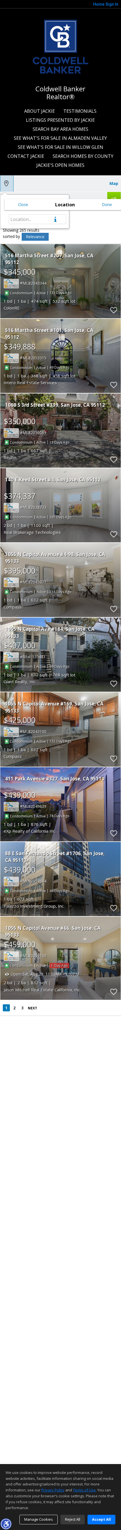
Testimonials (80, 111)
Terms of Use (84, 1490)
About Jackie (39, 111)
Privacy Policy (52, 1490)
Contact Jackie (26, 156)
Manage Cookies (38, 1519)
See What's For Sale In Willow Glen (60, 147)
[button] (6, 1524)
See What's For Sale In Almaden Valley (60, 138)
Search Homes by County (83, 156)
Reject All (72, 1519)
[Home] (60, 46)
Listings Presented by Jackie (60, 120)
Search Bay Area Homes (60, 129)
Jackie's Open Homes (60, 165)
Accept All (101, 1519)
